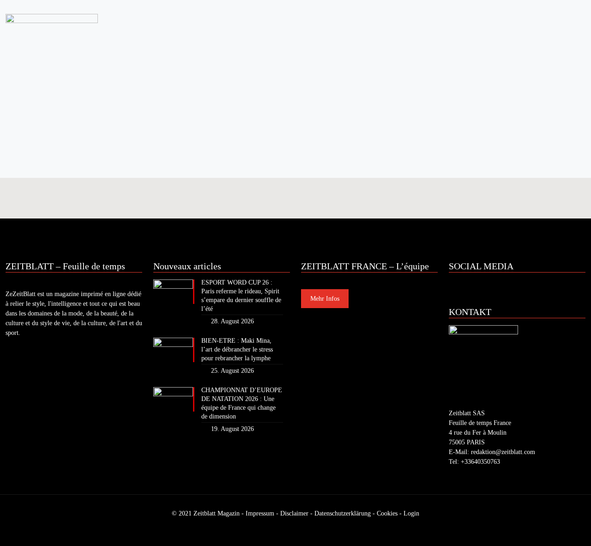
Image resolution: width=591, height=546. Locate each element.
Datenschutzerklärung (342, 513)
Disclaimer (294, 513)
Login (411, 513)
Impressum (260, 513)
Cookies (387, 513)
